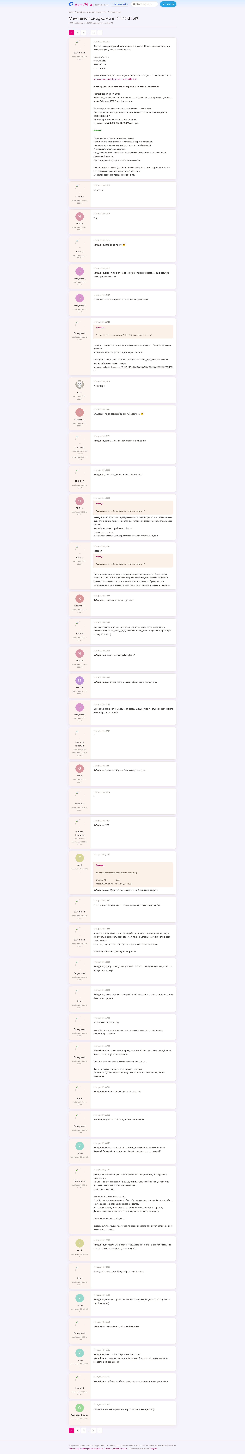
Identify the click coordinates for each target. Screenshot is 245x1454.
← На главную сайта (120, 4)
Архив (71, 12)
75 (93, 33)
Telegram (153, 1448)
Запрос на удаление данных (116, 1448)
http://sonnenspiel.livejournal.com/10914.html (115, 79)
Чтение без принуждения (96, 12)
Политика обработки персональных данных (86, 1448)
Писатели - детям (114, 12)
